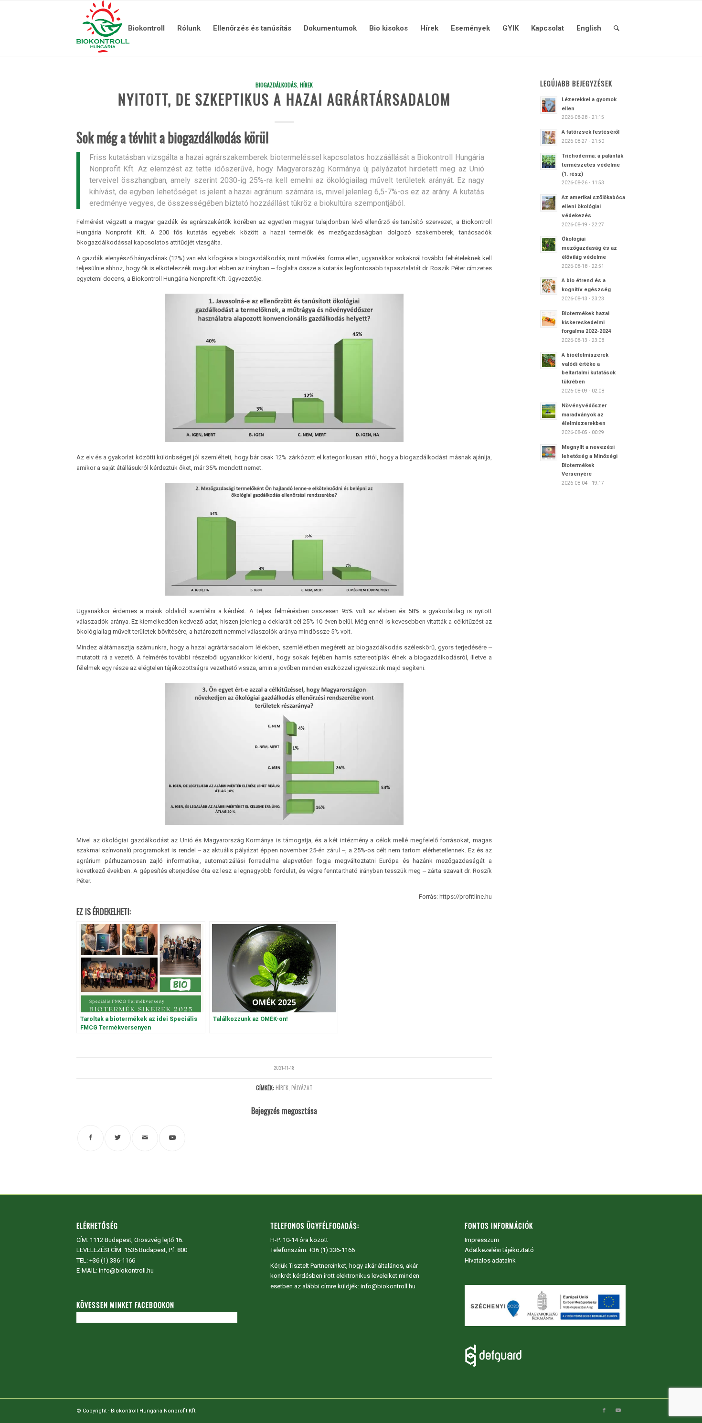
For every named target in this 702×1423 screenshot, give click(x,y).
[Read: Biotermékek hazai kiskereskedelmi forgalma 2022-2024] (548, 319)
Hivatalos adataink (490, 1260)
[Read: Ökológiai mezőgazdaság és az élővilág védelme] (548, 244)
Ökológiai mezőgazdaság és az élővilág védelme (589, 248)
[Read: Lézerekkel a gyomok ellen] (548, 105)
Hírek (306, 85)
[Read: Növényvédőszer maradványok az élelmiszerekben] (548, 411)
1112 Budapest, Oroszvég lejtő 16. (136, 1239)
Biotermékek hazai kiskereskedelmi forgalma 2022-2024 (586, 322)
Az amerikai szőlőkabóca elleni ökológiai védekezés (593, 206)
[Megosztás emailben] (145, 1138)
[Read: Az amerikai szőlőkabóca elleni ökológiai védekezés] (548, 203)
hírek (282, 1087)
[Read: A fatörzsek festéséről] (548, 137)
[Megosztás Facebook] (90, 1138)
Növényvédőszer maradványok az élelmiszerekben (584, 415)
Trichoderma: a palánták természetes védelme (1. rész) (592, 165)
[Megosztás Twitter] (118, 1138)
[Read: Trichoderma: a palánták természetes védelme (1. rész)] (548, 161)
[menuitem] (146, 28)
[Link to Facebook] (604, 1410)
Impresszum (482, 1239)
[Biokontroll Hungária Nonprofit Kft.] (102, 28)
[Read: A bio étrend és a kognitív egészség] (548, 286)
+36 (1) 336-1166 (112, 1260)
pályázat (301, 1087)
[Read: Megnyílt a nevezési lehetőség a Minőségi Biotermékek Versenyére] (548, 452)
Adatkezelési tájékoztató (499, 1249)
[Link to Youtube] (172, 1138)
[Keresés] (616, 28)
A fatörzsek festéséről (590, 132)
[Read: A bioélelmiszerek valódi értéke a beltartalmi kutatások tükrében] (548, 360)
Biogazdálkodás (276, 85)
